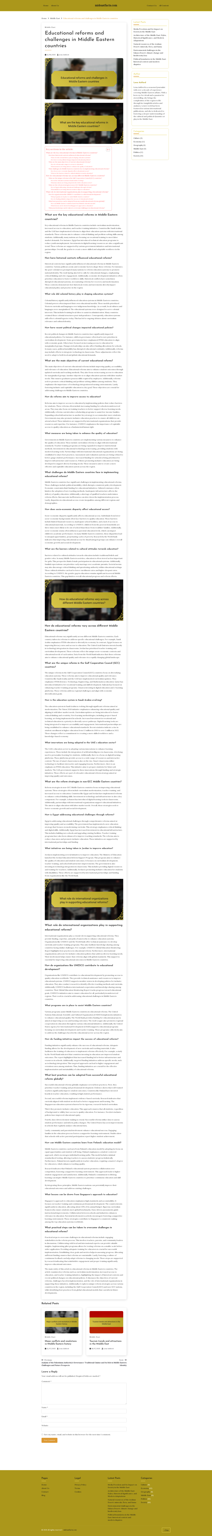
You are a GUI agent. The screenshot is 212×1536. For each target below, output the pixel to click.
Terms (77, 1488)
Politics (136, 152)
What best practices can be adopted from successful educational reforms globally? (77, 201)
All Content (164, 5)
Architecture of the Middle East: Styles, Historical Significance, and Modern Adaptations (149, 38)
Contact (45, 1492)
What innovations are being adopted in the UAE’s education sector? (71, 183)
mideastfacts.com (106, 5)
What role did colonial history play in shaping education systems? (71, 157)
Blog (43, 1495)
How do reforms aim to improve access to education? (67, 164)
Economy (137, 142)
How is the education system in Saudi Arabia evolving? (67, 180)
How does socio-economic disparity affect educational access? (70, 171)
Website (45, 1425)
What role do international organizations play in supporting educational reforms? (77, 192)
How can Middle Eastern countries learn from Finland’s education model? (73, 203)
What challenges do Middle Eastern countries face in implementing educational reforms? (79, 169)
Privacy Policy (80, 1485)
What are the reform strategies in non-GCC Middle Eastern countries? (73, 185)
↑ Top (166, 1530)
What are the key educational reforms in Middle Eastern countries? (71, 153)
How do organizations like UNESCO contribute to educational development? (75, 194)
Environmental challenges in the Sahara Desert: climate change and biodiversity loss (148, 53)
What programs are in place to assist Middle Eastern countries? (70, 197)
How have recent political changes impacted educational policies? (71, 160)
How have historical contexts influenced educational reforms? (70, 155)
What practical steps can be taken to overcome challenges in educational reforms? (77, 208)
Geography (138, 145)
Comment (46, 1381)
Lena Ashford (64, 55)
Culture (136, 138)
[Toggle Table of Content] (106, 149)
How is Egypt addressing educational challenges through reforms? (71, 187)
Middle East (50, 27)
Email (44, 1416)
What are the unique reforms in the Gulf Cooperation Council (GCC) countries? (75, 178)
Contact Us (152, 5)
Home (45, 5)
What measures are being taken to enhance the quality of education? (72, 166)
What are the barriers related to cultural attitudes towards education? (72, 173)
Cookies (78, 1492)
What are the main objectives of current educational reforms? (70, 162)
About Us (55, 5)
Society (136, 156)
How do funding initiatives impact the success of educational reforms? (72, 199)
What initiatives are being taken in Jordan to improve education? (70, 189)
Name (45, 1407)
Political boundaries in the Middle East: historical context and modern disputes (149, 61)
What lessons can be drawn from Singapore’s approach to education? (72, 206)
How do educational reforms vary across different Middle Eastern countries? (75, 176)
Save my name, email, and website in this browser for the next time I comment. (77, 1434)
